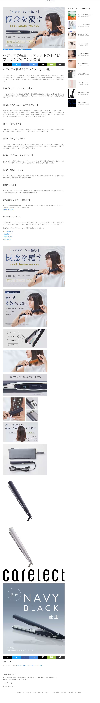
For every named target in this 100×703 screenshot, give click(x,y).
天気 (34, 692)
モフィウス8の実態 (83, 44)
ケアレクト (28, 665)
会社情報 (63, 692)
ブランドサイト (8, 231)
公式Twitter (7, 239)
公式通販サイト (8, 234)
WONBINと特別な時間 (83, 53)
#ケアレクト (16, 49)
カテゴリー (48, 692)
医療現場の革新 (82, 102)
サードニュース (27, 692)
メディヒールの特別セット (84, 24)
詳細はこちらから (8, 209)
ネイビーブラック (37, 665)
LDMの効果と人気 (82, 34)
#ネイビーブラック (26, 49)
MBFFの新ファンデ (83, 83)
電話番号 (40, 692)
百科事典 (70, 692)
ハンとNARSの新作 (83, 63)
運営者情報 (78, 692)
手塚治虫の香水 (82, 73)
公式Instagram (8, 236)
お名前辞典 (56, 692)
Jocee (19, 692)
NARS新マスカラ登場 (83, 92)
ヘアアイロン (21, 665)
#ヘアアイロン (7, 49)
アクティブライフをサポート (85, 14)
